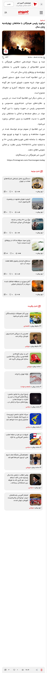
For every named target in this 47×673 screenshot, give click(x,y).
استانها (42, 20)
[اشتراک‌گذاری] (36, 669)
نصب (9, 4)
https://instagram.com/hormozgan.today (26, 160)
